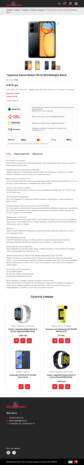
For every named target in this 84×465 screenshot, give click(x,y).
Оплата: (11, 140)
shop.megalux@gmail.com (18, 421)
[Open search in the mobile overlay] (59, 3)
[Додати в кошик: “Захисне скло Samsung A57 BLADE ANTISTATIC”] (54, 340)
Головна (9, 10)
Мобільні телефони (37, 10)
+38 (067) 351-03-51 (16, 418)
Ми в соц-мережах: (13, 448)
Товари (16, 10)
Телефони (25, 10)
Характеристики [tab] (22, 154)
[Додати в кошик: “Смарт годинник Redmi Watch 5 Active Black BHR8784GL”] (54, 386)
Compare (29, 340)
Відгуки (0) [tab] (38, 154)
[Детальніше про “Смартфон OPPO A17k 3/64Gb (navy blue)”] (17, 387)
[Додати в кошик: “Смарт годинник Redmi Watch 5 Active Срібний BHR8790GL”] (16, 340)
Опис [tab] (8, 154)
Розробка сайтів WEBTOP (48, 462)
